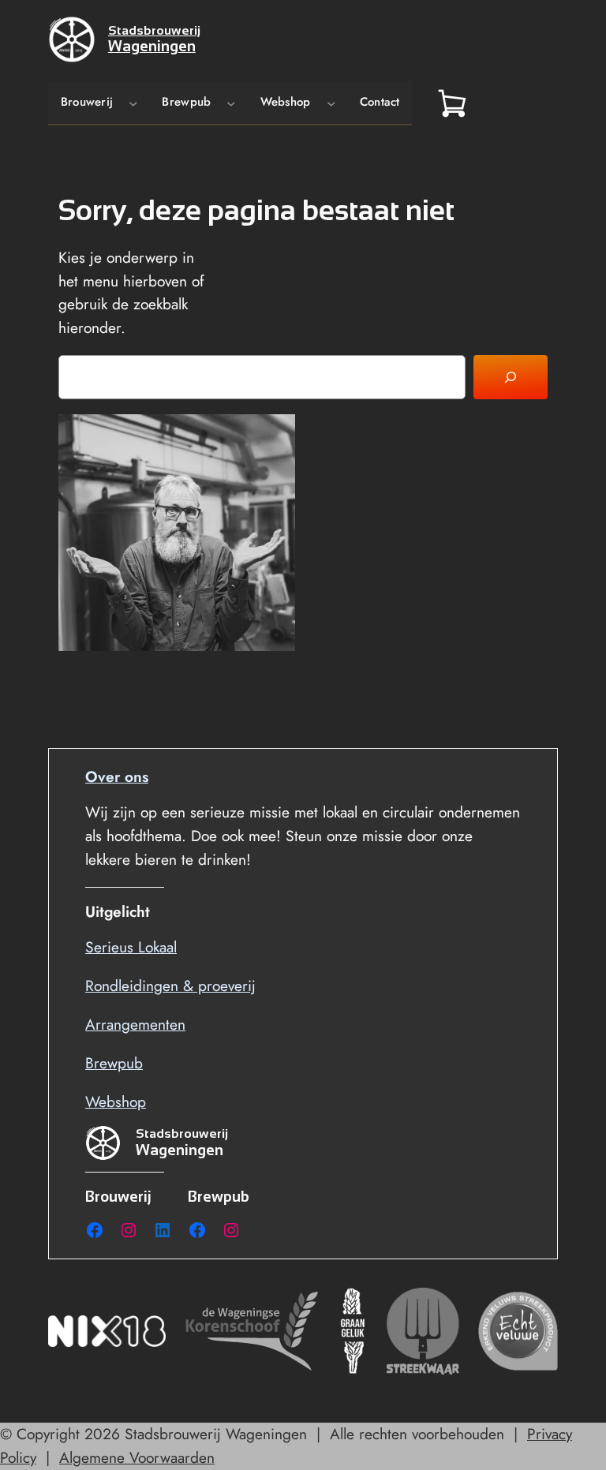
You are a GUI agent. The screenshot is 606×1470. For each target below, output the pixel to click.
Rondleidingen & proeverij (170, 985)
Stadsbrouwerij (154, 30)
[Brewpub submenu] (231, 102)
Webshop (115, 1101)
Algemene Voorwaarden (137, 1457)
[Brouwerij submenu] (133, 102)
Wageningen (152, 46)
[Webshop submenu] (331, 102)
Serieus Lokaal (131, 947)
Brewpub (114, 1063)
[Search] (510, 377)
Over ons (116, 776)
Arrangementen (135, 1024)
